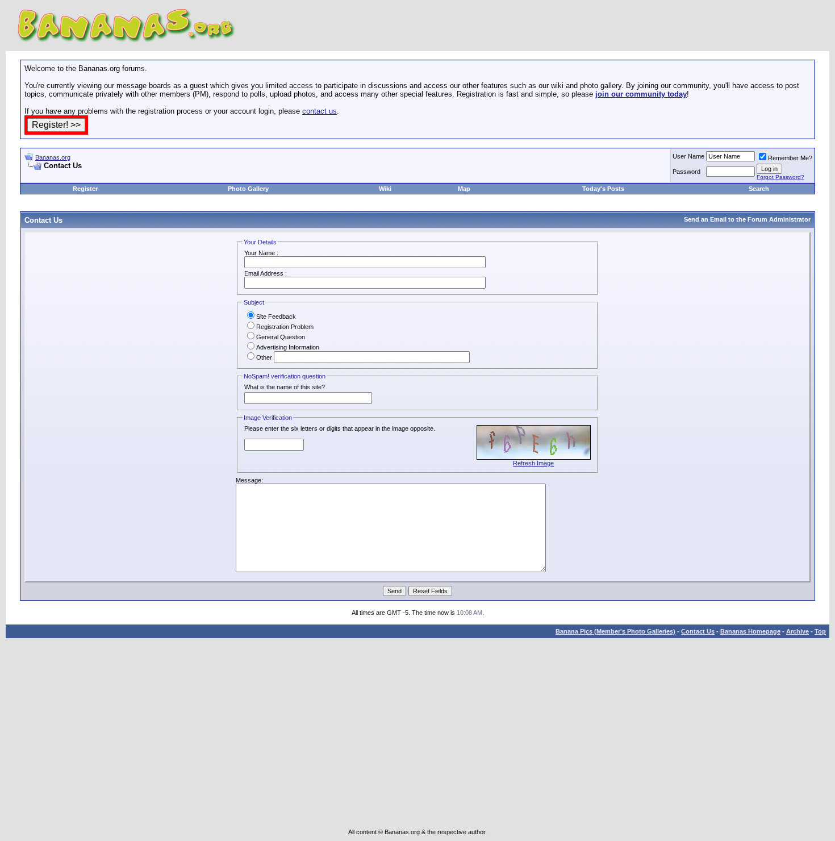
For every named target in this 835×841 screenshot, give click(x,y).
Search (759, 188)
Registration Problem (285, 326)
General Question (280, 337)
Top (820, 631)
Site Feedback (276, 316)
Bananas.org (52, 157)
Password (686, 171)
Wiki (385, 188)
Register (85, 188)
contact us (319, 111)
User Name (688, 156)
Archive (797, 631)
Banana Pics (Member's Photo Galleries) (615, 631)
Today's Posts (603, 188)
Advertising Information (287, 347)
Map (464, 188)
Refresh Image (533, 463)
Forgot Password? (780, 177)
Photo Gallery (248, 188)
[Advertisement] (157, 174)
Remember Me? (790, 158)
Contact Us (698, 631)
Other (264, 357)
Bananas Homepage (750, 631)
